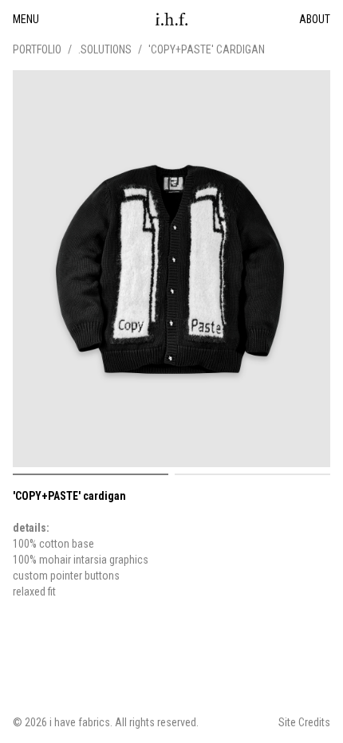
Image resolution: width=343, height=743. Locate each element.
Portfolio (37, 49)
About (314, 19)
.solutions (105, 49)
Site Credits (304, 722)
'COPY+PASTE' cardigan (206, 49)
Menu (26, 19)
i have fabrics (79, 722)
